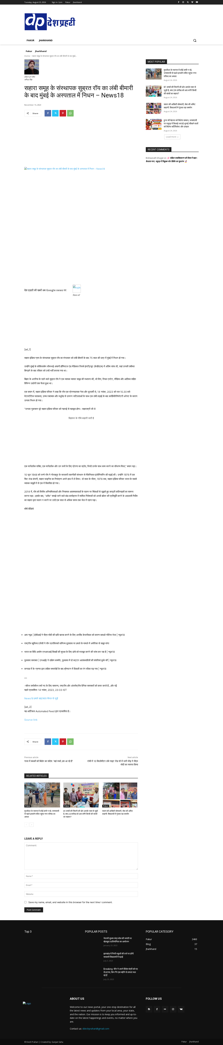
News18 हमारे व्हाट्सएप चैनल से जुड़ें (41, 698)
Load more (171, 136)
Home (27, 56)
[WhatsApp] (70, 113)
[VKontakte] (181, 1009)
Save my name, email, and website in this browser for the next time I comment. (70, 902)
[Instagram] (183, 2)
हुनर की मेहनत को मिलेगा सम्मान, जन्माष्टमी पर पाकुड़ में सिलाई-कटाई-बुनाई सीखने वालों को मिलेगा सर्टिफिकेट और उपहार (181, 123)
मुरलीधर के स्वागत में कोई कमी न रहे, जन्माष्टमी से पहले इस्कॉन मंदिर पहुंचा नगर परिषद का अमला (41, 814)
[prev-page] (26, 825)
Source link (30, 719)
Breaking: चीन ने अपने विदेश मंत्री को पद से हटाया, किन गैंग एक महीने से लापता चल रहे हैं (121, 972)
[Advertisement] (81, 144)
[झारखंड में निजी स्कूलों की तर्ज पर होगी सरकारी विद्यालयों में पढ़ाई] (93, 957)
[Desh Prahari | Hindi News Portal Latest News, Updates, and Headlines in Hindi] (50, 22)
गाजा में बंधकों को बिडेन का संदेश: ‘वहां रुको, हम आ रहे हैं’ (48, 761)
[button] (195, 40)
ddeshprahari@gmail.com (95, 1028)
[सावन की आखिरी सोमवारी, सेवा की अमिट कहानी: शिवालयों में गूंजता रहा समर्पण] (120, 795)
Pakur (27, 806)
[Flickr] (165, 1009)
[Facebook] (179, 2)
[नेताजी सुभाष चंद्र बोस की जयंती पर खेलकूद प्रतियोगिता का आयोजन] (93, 942)
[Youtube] (197, 2)
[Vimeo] (192, 2)
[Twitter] (188, 2)
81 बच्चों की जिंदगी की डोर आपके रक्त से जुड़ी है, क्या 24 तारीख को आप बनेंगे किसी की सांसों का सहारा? (80, 814)
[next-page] (32, 825)
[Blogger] (149, 1009)
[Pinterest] (63, 113)
